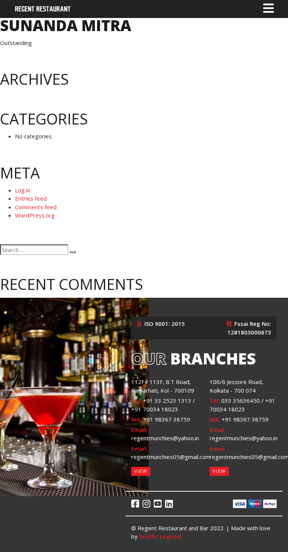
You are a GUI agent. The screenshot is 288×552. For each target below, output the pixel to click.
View (140, 471)
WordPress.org (35, 215)
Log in (22, 190)
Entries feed (31, 198)
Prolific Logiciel (160, 536)
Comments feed (36, 207)
